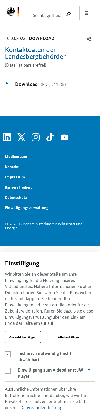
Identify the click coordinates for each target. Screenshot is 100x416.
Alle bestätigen (68, 337)
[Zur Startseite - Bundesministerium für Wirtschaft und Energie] (15, 13)
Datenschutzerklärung (41, 407)
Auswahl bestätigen (22, 337)
